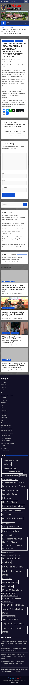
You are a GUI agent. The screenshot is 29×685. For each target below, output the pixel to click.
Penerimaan (4, 410)
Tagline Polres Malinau (13, 623)
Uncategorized (5, 450)
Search (25, 204)
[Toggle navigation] (8, 23)
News (4, 281)
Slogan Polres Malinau (13, 605)
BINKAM (4, 332)
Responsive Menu (26, 1)
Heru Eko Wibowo (9, 502)
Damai (22, 486)
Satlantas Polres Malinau (7, 601)
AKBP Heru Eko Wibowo (12, 472)
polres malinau (10, 582)
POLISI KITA (4, 418)
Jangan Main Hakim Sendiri (12, 518)
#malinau (6, 464)
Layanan (3, 397)
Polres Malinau (19, 41)
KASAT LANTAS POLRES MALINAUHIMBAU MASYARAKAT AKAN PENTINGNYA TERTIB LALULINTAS (14, 124)
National (3, 402)
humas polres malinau (12, 511)
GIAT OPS (3, 387)
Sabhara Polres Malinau (7, 443)
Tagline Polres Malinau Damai (13, 630)
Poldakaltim (4, 415)
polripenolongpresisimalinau (8, 593)
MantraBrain (14, 682)
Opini (2, 407)
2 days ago (6, 345)
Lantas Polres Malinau (8, 41)
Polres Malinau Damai (12, 590)
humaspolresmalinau (13, 506)
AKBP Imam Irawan (10, 475)
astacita (21, 482)
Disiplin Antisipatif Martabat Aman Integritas (11, 494)
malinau (6, 562)
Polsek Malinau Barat (6, 428)
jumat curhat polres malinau (8, 523)
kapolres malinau (11, 531)
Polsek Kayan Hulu (6, 425)
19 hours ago (7, 293)
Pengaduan (4, 413)
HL (2, 392)
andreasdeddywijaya (9, 482)
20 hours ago (7, 318)
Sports (3, 445)
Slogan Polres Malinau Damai (13, 611)
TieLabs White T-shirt (15, 262)
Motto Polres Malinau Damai (12, 573)
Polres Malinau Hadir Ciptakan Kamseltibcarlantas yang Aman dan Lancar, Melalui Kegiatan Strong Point (13, 217)
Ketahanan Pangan (7, 552)
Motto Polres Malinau (12, 566)
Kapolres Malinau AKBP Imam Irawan (12, 547)
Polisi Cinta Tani (6, 578)
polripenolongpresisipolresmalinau (10, 595)
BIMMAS (3, 382)
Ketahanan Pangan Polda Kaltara (11, 555)
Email (4, 180)
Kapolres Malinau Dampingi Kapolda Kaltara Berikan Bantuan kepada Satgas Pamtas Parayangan (13, 239)
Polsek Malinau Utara (6, 435)
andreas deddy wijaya (9, 479)
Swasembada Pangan (8, 616)
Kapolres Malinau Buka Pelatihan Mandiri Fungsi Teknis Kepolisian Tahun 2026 (13, 314)
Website (4, 187)
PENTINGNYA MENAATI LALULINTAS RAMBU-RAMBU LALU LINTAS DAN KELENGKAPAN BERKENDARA (15, 134)
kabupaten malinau (11, 526)
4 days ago (6, 369)
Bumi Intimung (9, 486)
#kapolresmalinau (10, 460)
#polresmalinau (9, 468)
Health (3, 390)
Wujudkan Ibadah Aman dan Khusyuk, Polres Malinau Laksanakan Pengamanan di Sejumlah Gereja (14, 231)
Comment (5, 152)
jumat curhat (4, 521)
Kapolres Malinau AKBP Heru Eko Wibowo (12, 540)
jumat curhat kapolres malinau (16, 521)
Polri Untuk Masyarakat (11, 599)
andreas (23, 476)
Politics (3, 420)
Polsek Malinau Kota (6, 430)
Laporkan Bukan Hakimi (11, 558)
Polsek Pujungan (5, 440)
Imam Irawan (7, 515)
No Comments (7, 61)
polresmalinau (7, 586)
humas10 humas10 (18, 293)
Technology (4, 448)
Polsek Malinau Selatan (7, 433)
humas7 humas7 (17, 59)
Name (4, 173)
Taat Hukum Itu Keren (10, 620)
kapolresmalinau (8, 535)
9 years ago (7, 59)
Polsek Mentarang (6, 438)
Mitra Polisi (4, 400)
